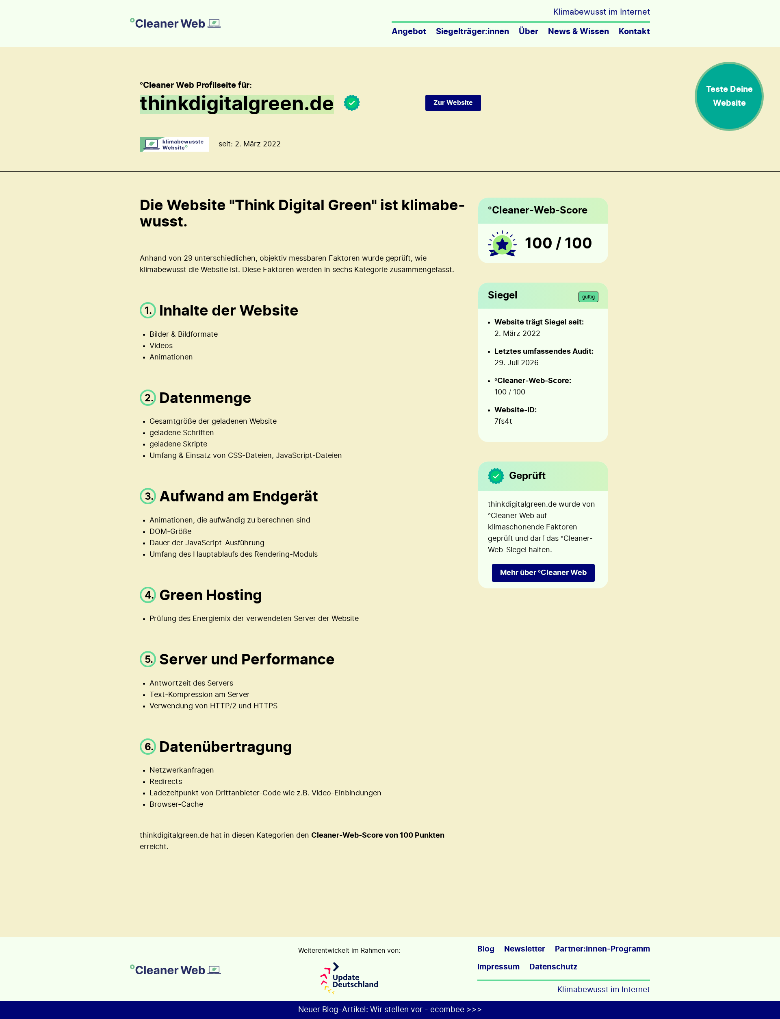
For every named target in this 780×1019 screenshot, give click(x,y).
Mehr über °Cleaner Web (543, 573)
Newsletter (524, 949)
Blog (485, 949)
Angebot (409, 32)
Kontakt (634, 32)
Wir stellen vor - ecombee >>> (426, 1010)
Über (528, 32)
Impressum (498, 967)
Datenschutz (553, 967)
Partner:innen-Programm (602, 949)
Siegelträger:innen (472, 32)
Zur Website (453, 103)
